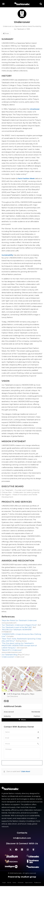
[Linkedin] (22, 849)
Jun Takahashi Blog (9, 655)
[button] (3, 3)
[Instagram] (27, 849)
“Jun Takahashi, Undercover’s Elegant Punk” (19, 625)
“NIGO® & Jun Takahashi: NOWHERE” (17, 630)
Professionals (37, 882)
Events (14, 882)
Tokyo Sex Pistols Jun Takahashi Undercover (19, 620)
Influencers (20, 882)
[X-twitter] (10, 849)
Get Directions (12, 696)
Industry (7, 716)
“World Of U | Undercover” (12, 650)
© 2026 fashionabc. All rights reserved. (22, 873)
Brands (9, 882)
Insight (4, 882)
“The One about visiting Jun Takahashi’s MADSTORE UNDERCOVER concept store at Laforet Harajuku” (19, 645)
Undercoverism (8, 657)
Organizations (29, 882)
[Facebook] (16, 849)
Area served (9, 712)
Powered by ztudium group (22, 877)
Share (6, 33)
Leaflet (39, 690)
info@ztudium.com (22, 838)
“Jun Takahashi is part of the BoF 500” (17, 627)
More (23, 720)
